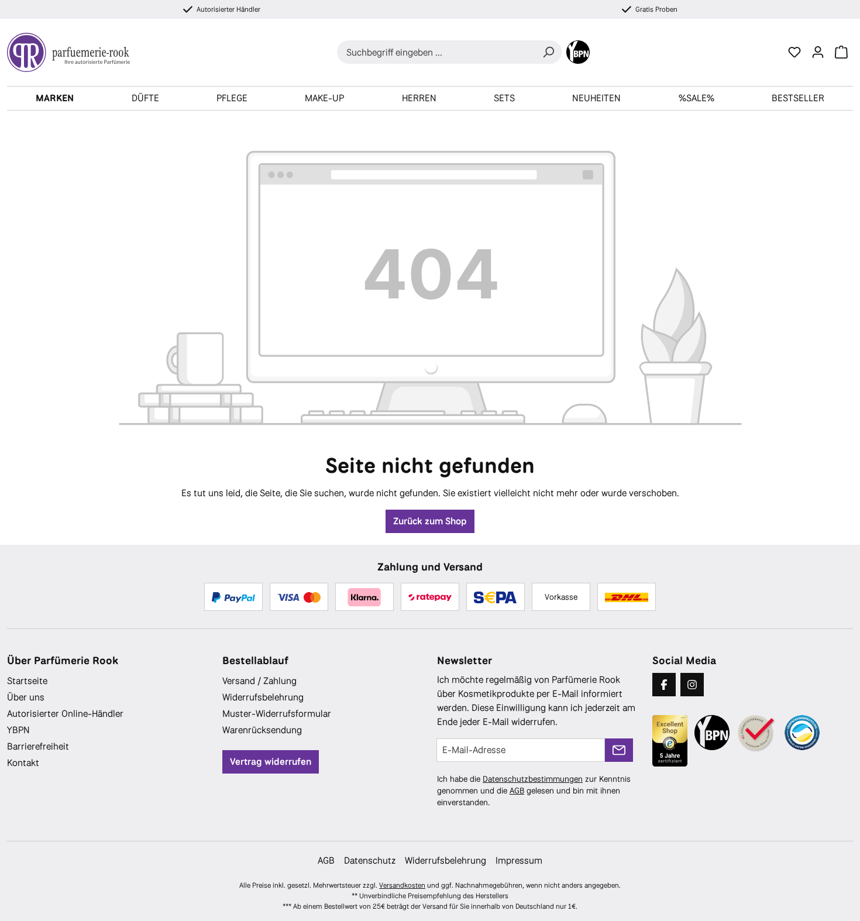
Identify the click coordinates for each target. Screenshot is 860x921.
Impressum (519, 860)
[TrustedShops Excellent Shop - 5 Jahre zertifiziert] (669, 741)
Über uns (25, 697)
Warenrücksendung (262, 730)
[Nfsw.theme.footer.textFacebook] (664, 684)
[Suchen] (548, 52)
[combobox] (436, 52)
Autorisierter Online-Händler (65, 713)
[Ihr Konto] (818, 52)
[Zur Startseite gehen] (73, 52)
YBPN (18, 730)
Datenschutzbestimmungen (533, 779)
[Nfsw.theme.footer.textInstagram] (692, 684)
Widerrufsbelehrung (263, 697)
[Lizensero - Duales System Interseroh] (802, 732)
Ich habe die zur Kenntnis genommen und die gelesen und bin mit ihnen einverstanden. (534, 790)
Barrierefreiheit (38, 746)
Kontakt (23, 763)
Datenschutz (369, 860)
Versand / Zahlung (259, 681)
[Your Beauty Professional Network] (578, 52)
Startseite (27, 681)
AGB (517, 790)
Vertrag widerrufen (270, 761)
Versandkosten (402, 885)
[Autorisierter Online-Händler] (757, 733)
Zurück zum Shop (430, 521)
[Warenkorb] (841, 52)
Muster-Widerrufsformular (276, 713)
